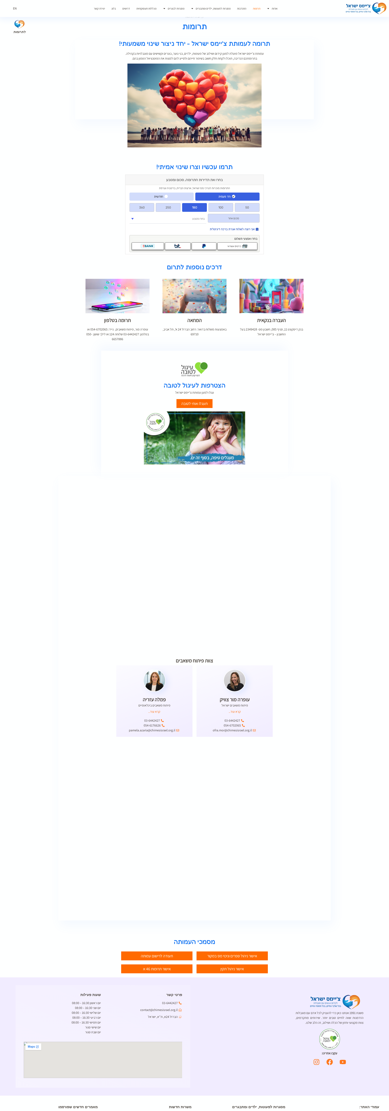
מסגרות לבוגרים (176, 8)
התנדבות (241, 8)
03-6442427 (131, 334)
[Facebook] (329, 1062)
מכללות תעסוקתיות (146, 8)
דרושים (126, 8)
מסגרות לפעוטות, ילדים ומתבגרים (213, 8)
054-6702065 (99, 329)
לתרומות (19, 32)
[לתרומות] (19, 24)
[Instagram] (316, 1062)
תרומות (256, 8)
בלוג (113, 8)
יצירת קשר (99, 8)
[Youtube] (342, 1062)
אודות (275, 8)
